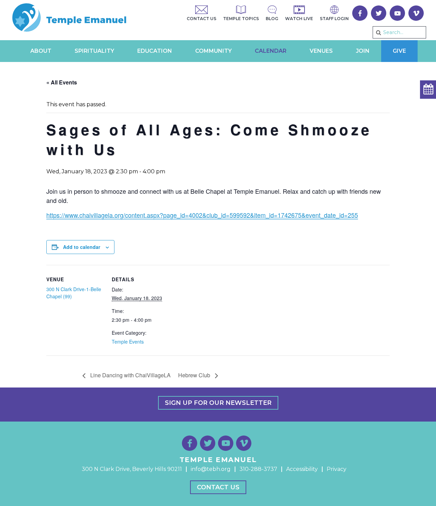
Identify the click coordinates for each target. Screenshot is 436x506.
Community (213, 51)
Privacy (336, 469)
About (40, 51)
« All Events (61, 82)
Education (154, 51)
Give (399, 51)
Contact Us (218, 487)
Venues (321, 51)
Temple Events (128, 341)
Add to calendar (81, 246)
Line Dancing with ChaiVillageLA (130, 375)
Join (363, 51)
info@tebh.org (211, 469)
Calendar (270, 51)
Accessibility (302, 469)
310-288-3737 (258, 469)
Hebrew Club (195, 375)
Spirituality (94, 51)
